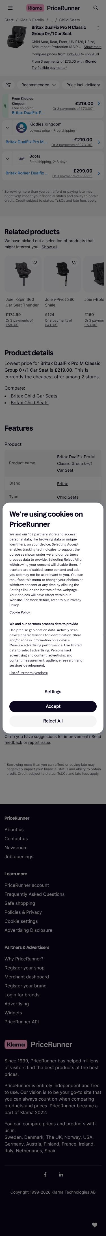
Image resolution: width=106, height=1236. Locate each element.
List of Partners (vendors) (28, 673)
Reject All (52, 721)
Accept (53, 706)
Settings (53, 691)
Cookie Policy (19, 613)
